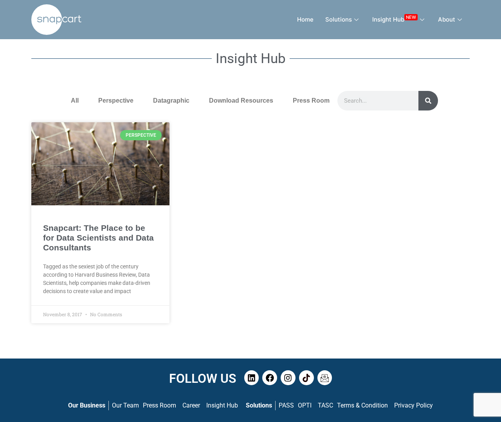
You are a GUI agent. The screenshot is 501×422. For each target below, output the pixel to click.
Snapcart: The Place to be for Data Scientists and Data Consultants (98, 237)
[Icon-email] (324, 377)
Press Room (311, 100)
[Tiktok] (306, 377)
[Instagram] (288, 377)
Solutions (338, 19)
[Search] (428, 100)
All (75, 100)
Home (305, 19)
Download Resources (241, 100)
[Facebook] (269, 377)
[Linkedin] (251, 377)
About (446, 19)
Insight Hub (394, 18)
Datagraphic (171, 100)
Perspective (115, 100)
